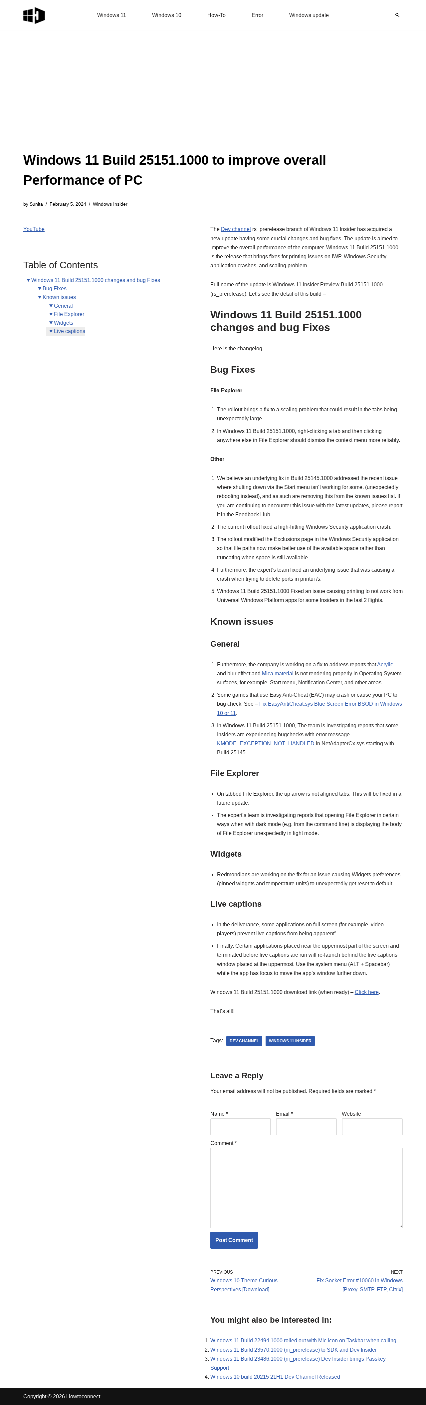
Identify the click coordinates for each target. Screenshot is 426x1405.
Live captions (69, 331)
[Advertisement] (213, 100)
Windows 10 (166, 15)
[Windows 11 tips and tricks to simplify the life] (34, 15)
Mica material (278, 673)
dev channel (244, 1041)
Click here (367, 992)
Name (219, 1114)
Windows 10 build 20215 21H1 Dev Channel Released (275, 1377)
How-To (216, 15)
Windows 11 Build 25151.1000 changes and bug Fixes (95, 280)
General (63, 306)
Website (351, 1114)
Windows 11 (111, 15)
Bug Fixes (55, 288)
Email (284, 1114)
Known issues (59, 297)
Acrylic (385, 664)
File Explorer (69, 314)
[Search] (397, 15)
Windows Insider (110, 204)
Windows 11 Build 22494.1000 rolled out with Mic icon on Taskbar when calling (303, 1340)
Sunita (36, 204)
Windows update (309, 15)
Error (257, 15)
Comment (223, 1143)
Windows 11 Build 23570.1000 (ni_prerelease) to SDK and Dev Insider (293, 1350)
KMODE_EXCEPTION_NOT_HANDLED (266, 743)
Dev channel (236, 229)
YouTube (34, 229)
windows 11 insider (290, 1041)
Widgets (63, 323)
